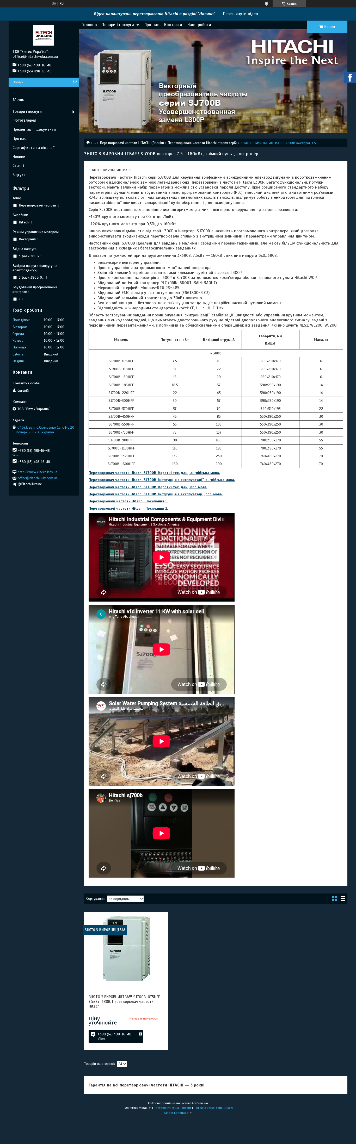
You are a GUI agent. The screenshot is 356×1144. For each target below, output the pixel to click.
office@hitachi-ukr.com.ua (38, 478)
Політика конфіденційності (213, 1108)
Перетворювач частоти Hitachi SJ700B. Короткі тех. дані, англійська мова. (154, 473)
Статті (18, 165)
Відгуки (19, 174)
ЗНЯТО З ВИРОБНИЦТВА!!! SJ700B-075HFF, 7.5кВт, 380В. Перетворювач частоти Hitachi (125, 1002)
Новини (19, 156)
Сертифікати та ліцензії (33, 147)
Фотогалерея (24, 120)
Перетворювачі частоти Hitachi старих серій (202, 143)
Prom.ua (202, 1103)
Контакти (173, 24)
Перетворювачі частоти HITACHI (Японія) (132, 143)
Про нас (151, 24)
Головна (89, 24)
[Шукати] (74, 82)
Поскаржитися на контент (172, 1108)
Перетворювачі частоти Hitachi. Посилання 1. (128, 501)
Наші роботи (199, 24)
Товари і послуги (118, 24)
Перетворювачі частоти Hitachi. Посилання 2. (128, 508)
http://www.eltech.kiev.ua (37, 472)
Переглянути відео (240, 13)
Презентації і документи (34, 129)
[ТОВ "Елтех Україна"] (44, 34)
